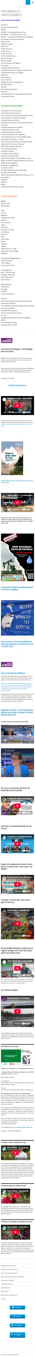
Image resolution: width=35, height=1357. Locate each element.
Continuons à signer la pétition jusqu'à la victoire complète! (17, 588)
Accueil (3, 1299)
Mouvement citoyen (7, 1280)
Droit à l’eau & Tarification (9, 1273)
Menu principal (32, 2)
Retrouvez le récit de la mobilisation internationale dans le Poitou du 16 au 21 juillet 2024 (17, 643)
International (5, 1287)
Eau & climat (5, 1291)
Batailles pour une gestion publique (12, 1276)
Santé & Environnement (8, 1265)
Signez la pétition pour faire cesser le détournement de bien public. (17, 424)
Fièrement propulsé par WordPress (10, 1354)
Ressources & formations (9, 1295)
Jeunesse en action (7, 1284)
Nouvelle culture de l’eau (9, 1269)
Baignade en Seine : (9, 710)
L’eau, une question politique (13, 673)
